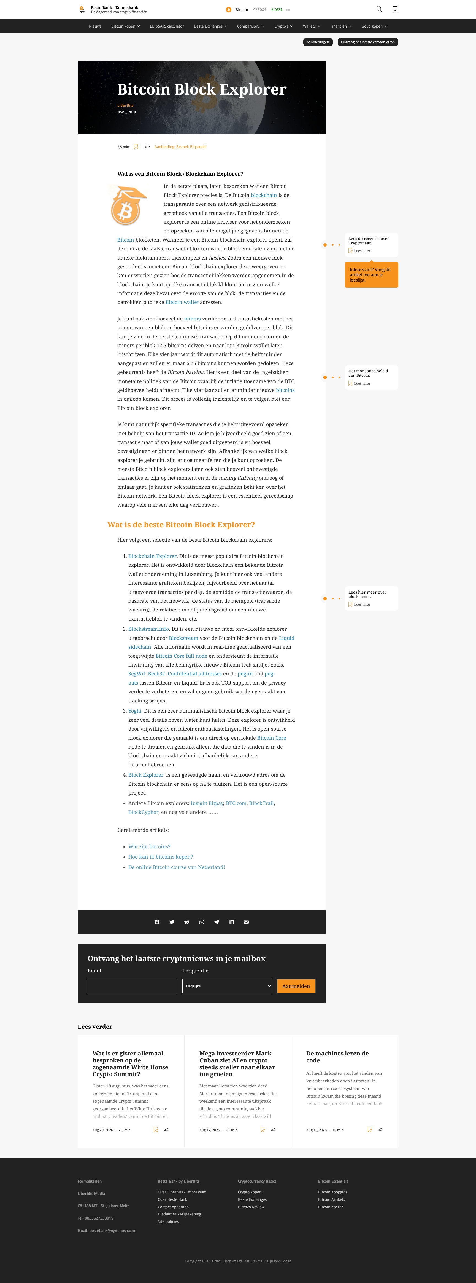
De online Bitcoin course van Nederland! (176, 867)
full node (196, 656)
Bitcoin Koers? (330, 1207)
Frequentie (195, 971)
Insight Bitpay (207, 803)
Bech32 (156, 674)
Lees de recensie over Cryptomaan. (368, 240)
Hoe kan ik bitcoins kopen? (160, 857)
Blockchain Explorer (152, 556)
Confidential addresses (195, 674)
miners (192, 319)
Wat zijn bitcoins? (149, 846)
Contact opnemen (173, 1207)
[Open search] (379, 9)
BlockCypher (143, 812)
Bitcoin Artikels (331, 1199)
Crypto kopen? (250, 1192)
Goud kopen (372, 26)
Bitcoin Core (170, 656)
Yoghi (134, 711)
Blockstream (183, 638)
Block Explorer (145, 775)
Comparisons (248, 26)
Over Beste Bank (172, 1199)
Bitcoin (125, 240)
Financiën (338, 26)
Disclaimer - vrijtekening (179, 1214)
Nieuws (95, 26)
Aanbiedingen (318, 42)
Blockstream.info (148, 629)
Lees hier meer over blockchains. (367, 594)
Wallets (309, 26)
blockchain (264, 195)
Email (94, 971)
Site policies (168, 1221)
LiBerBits (125, 105)
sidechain (139, 647)
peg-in (245, 674)
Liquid (286, 638)
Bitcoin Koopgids (332, 1192)
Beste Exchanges (208, 26)
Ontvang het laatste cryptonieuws (368, 42)
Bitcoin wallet (182, 302)
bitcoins (285, 390)
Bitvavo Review (251, 1207)
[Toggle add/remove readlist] (137, 146)
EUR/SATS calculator (167, 26)
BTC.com (236, 803)
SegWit (136, 674)
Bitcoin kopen (123, 26)
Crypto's (281, 26)
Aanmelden (296, 986)
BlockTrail (261, 803)
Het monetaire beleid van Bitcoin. (368, 373)
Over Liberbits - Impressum (182, 1192)
